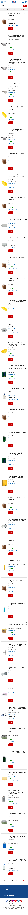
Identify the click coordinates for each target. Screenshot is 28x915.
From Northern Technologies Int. (15, 628)
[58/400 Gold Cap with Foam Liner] (4, 779)
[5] (4, 567)
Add (11, 29)
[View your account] (23, 2)
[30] (4, 799)
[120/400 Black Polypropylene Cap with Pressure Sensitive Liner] (4, 526)
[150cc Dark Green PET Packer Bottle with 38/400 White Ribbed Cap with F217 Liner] (4, 438)
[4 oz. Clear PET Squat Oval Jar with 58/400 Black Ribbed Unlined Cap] (4, 737)
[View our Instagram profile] (12, 900)
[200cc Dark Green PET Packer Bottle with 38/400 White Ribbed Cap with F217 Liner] (4, 759)
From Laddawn (11, 159)
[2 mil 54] (4, 505)
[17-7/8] (4, 115)
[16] (4, 631)
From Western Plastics (13, 797)
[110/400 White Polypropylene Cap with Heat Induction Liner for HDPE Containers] (4, 673)
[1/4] (4, 69)
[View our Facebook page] (6, 900)
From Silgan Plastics (13, 735)
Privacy (9, 903)
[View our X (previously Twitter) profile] (9, 900)
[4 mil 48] (4, 417)
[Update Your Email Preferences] (21, 900)
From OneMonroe (12, 90)
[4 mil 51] (4, 265)
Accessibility (17, 903)
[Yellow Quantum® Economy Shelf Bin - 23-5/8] (4, 309)
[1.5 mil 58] (4, 206)
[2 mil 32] (4, 21)
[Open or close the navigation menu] (2, 2)
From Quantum (12, 113)
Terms (13, 903)
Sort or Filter (23, 9)
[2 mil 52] (4, 588)
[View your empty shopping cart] (26, 2)
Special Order (11, 23)
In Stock (10, 47)
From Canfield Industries (13, 712)
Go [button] (25, 5)
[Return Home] (14, 2)
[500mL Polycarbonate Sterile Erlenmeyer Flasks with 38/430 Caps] (4, 396)
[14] (4, 694)
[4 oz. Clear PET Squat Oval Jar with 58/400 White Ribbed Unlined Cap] (4, 822)
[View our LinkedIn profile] (18, 900)
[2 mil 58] (4, 161)
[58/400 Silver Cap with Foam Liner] (4, 225)
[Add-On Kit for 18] (4, 652)
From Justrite (11, 372)
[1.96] (4, 92)
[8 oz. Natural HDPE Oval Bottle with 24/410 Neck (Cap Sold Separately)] (4, 845)
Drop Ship (10, 163)
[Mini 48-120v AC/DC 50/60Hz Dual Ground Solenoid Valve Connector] (4, 715)
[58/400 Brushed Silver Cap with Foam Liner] (4, 244)
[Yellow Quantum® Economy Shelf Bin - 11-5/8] (4, 183)
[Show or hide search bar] (5, 2)
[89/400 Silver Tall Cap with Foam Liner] (4, 330)
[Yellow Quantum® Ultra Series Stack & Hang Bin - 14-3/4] (4, 351)
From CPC (11, 43)
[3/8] (4, 44)
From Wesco (11, 19)
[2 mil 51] (4, 287)
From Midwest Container (14, 843)
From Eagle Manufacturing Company (16, 564)
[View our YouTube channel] (15, 900)
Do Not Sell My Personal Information (14, 905)
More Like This (11, 21)
